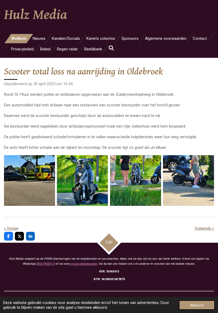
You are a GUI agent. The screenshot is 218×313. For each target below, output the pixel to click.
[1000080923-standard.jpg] (29, 180)
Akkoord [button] (197, 305)
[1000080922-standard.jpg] (188, 180)
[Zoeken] (111, 48)
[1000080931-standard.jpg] (135, 180)
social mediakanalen (83, 264)
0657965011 (46, 264)
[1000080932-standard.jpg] (82, 180)
